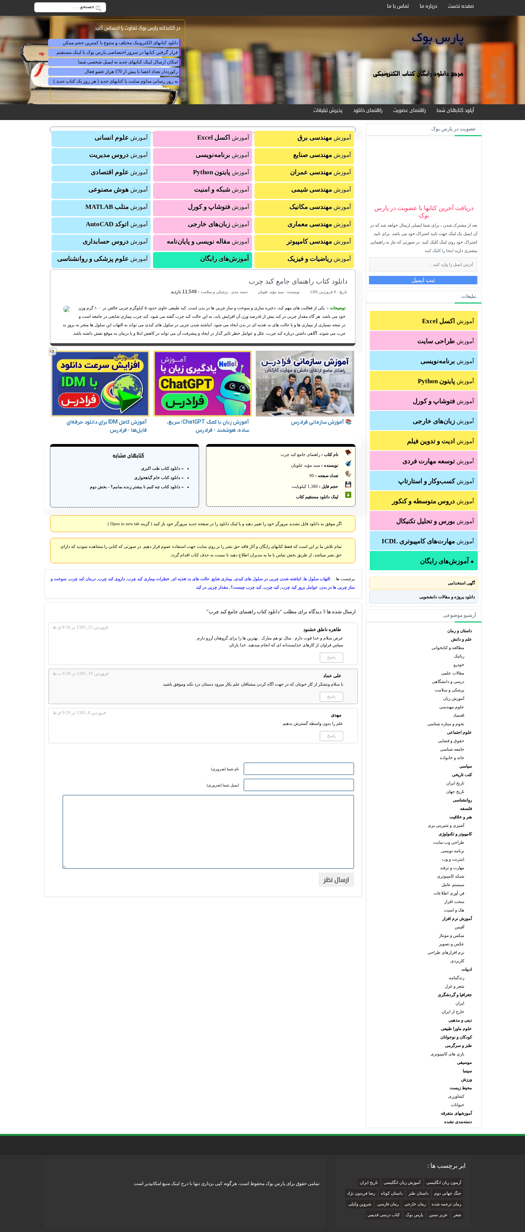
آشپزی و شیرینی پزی (446, 825)
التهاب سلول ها (317, 578)
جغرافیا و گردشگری (455, 994)
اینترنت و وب (453, 859)
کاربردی (457, 960)
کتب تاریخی (462, 774)
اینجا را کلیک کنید (439, 250)
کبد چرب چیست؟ (246, 587)
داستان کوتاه (392, 1193)
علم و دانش (461, 639)
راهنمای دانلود (367, 110)
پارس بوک (414, 1215)
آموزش (448, 321)
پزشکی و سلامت (449, 690)
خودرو (459, 664)
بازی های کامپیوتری (447, 1054)
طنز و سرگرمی (458, 1045)
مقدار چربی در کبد (212, 587)
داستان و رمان (459, 630)
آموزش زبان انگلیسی (402, 1182)
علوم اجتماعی (459, 732)
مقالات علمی (452, 673)
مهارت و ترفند (452, 867)
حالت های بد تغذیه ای (190, 578)
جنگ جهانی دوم (447, 1193)
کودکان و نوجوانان (456, 1037)
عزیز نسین (438, 1215)
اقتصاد (458, 715)
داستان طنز (419, 1193)
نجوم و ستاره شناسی (445, 723)
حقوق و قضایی (451, 740)
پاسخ (331, 657)
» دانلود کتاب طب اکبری (162, 468)
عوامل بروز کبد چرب (299, 587)
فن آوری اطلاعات (449, 893)
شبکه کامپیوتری (450, 876)
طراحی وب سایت (448, 842)
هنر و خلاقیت (460, 817)
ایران (459, 1003)
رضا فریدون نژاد (361, 1193)
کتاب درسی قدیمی (383, 1215)
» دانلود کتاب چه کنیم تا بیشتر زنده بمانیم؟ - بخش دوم (137, 486)
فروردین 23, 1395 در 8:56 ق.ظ (80, 627)
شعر (457, 1215)
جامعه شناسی (452, 749)
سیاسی (465, 766)
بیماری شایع (222, 578)
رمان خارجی (415, 1204)
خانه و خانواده (452, 757)
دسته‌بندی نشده (458, 1121)
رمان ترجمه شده (446, 1204)
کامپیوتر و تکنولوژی (455, 833)
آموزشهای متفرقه (456, 1113)
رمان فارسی (388, 1204)
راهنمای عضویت (409, 110)
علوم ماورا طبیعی (456, 1028)
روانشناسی (462, 800)
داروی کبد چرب (111, 578)
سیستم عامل (453, 884)
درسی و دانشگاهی (448, 681)
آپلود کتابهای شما (455, 110)
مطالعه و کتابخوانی (448, 647)
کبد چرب (271, 587)
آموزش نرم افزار (457, 918)
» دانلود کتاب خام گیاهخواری (159, 477)
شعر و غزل (454, 986)
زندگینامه (456, 977)
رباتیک (459, 656)
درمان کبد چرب (82, 578)
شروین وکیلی (359, 1204)
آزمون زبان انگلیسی (443, 1182)
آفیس (459, 927)
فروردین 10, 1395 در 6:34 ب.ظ (80, 673)
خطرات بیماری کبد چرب (148, 578)
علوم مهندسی (451, 706)
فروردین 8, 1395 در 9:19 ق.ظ (79, 712)
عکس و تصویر (451, 944)
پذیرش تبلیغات (327, 110)
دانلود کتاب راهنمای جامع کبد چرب (298, 281)
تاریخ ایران (455, 783)
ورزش (466, 1079)
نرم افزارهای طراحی (445, 952)
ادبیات (467, 969)
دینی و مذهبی (460, 1020)
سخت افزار (454, 901)
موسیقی (464, 1062)
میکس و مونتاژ (451, 935)
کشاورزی (456, 1096)
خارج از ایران (453, 1011)
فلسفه (466, 808)
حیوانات (457, 1104)
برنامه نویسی (452, 850)
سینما (467, 1070)
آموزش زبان (453, 698)
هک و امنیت (454, 910)
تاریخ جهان (455, 791)
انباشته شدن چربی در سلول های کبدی (267, 578)
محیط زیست (461, 1087)
